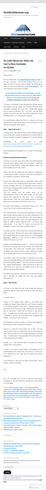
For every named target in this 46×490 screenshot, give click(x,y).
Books (29, 42)
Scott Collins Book (9, 395)
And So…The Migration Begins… (14, 450)
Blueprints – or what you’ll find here (14, 42)
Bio (25, 38)
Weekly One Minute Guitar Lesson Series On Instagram (22, 444)
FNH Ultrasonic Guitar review (13, 430)
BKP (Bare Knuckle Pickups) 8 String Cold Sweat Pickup (22, 421)
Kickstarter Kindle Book (21, 393)
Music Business (14, 387)
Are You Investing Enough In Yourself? (16, 453)
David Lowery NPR (13, 391)
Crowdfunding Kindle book (19, 389)
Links (23, 47)
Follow (7, 472)
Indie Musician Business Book (29, 391)
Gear (35, 42)
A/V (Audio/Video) (16, 38)
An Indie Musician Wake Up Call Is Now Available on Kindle (18, 64)
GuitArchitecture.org (16, 12)
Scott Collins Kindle (21, 395)
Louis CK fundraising (35, 393)
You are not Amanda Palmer (21, 397)
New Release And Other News (13, 446)
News (21, 387)
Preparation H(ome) (10, 448)
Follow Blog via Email (12, 458)
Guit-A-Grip (7, 47)
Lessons (16, 47)
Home (5, 38)
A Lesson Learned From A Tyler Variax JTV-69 (19, 423)
